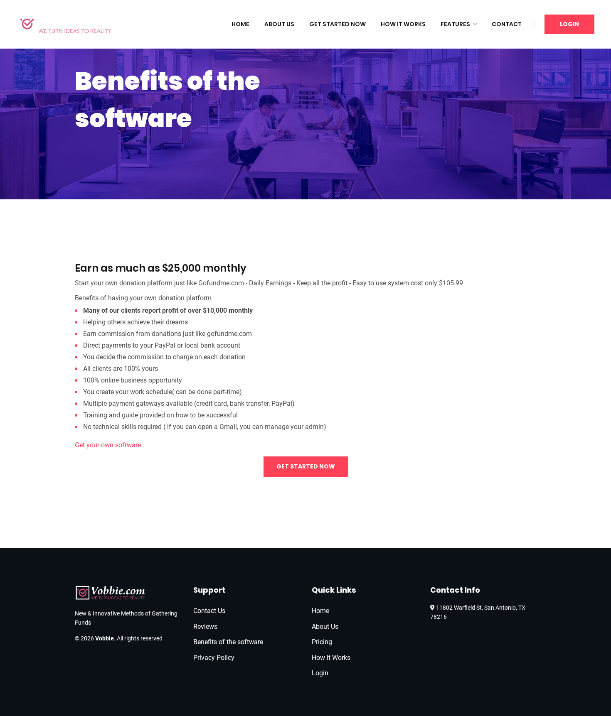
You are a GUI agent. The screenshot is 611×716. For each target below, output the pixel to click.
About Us (279, 24)
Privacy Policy (213, 658)
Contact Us (209, 611)
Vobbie (104, 638)
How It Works (403, 24)
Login (569, 24)
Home (240, 24)
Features (455, 24)
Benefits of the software (228, 642)
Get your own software (108, 445)
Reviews (205, 626)
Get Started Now (337, 24)
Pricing (322, 642)
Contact (507, 24)
